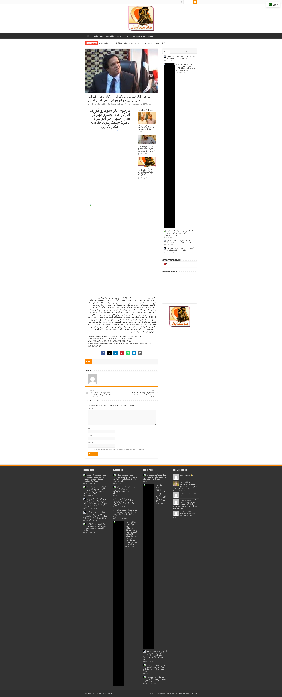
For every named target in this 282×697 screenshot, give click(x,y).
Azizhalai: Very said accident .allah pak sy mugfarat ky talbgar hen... (184, 514)
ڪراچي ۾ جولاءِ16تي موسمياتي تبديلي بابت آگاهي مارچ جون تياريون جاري (94, 527)
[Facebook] (179, 2)
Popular (174, 52)
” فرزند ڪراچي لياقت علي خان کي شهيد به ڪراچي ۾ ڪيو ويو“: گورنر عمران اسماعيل (94, 490)
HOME (88, 35)
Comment (92, 408)
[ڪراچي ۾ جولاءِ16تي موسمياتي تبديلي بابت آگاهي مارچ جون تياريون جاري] (84, 524)
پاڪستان (95, 36)
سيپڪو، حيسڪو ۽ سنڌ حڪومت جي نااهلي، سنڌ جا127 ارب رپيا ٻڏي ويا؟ (180, 241)
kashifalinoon (192, 693)
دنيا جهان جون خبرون (138, 36)
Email (90, 435)
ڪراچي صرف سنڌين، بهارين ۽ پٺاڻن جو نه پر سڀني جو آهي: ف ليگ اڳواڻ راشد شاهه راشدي (146, 148)
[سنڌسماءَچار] (141, 18)
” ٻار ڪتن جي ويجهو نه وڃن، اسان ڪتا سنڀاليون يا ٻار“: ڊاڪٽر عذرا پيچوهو (142, 393)
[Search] (195, 2)
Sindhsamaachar (171, 693)
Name (90, 428)
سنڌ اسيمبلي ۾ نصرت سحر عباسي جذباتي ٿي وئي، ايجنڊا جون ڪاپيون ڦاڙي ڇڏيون (125, 501)
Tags (192, 52)
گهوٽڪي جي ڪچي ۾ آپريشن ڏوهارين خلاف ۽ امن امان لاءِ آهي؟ (180, 249)
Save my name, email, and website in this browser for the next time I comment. (117, 450)
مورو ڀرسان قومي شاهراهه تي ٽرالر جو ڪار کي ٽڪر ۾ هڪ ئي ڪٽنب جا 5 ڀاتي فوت (125, 513)
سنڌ (101, 36)
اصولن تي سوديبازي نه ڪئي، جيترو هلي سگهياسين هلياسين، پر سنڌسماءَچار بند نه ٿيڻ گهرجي (133, 43)
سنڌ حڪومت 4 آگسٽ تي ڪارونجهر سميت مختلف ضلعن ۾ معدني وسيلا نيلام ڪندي (94, 478)
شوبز (127, 36)
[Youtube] (182, 2)
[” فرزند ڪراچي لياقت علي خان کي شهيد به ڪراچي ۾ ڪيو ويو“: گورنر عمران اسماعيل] (84, 487)
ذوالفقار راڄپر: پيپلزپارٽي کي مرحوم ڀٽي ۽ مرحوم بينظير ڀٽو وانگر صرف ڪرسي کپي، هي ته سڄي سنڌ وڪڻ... (185, 486)
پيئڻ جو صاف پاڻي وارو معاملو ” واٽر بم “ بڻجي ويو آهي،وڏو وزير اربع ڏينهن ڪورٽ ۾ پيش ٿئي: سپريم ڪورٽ (95, 502)
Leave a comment (133, 104)
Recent (166, 52)
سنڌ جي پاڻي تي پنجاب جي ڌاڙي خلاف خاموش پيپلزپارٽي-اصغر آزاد (146, 127)
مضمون (150, 36)
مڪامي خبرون (109, 36)
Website (90, 442)
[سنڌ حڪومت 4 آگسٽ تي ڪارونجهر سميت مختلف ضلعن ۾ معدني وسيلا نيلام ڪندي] (84, 475)
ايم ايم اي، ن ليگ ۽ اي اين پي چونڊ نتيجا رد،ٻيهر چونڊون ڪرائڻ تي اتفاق (124, 490)
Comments (183, 52)
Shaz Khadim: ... (187, 475)
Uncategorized (115, 104)
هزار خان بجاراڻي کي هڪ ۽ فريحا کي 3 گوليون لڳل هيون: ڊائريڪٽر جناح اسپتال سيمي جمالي (95, 515)
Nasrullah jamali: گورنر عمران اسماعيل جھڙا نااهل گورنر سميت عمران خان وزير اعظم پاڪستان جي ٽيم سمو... (185, 504)
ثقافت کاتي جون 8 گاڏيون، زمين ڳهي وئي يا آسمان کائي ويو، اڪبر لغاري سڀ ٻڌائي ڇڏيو (100, 393)
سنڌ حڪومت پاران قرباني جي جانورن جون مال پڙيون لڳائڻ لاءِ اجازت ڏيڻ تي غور (125, 478)
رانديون (119, 36)
